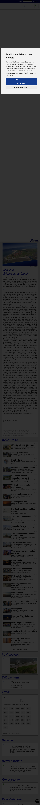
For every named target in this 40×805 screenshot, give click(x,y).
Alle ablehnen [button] (21, 83)
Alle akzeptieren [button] (21, 80)
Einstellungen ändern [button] (21, 87)
